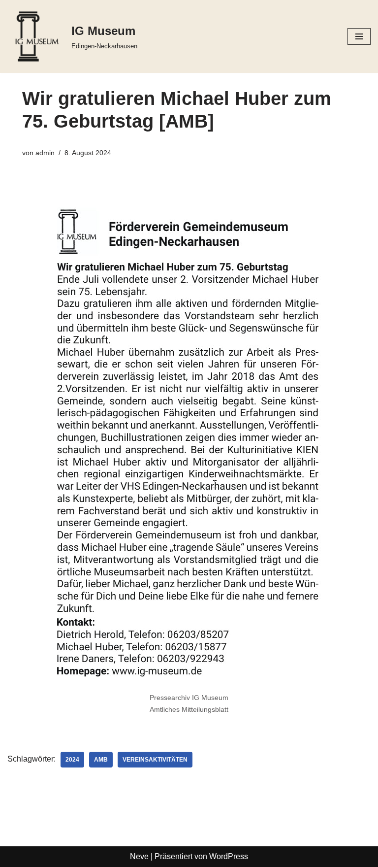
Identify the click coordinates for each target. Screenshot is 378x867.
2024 (72, 759)
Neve (139, 856)
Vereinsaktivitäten (155, 759)
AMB (101, 759)
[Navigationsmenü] (359, 36)
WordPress (228, 856)
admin (45, 153)
